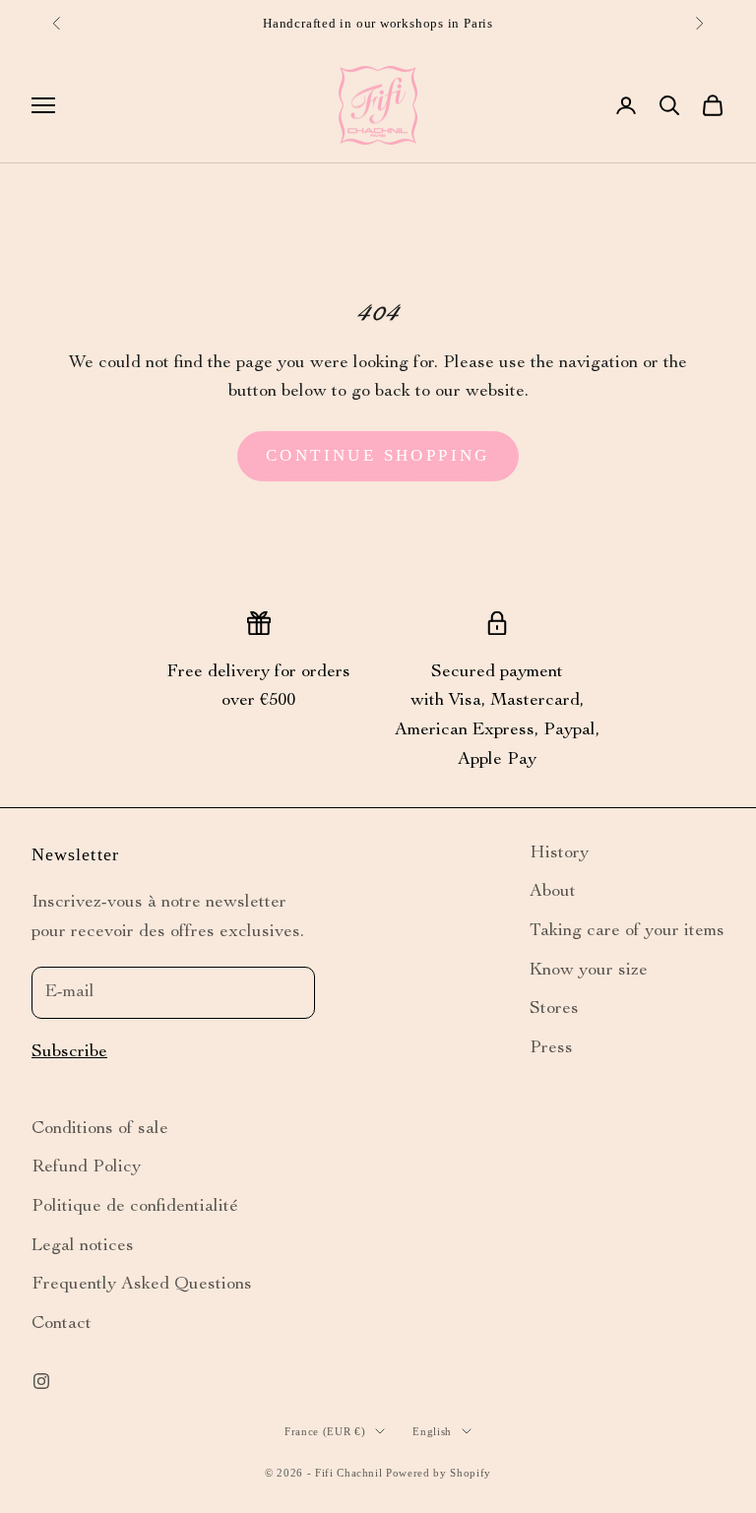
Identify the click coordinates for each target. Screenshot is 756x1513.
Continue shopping (378, 455)
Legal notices (83, 1246)
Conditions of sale (100, 1129)
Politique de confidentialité (135, 1207)
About (553, 892)
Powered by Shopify (438, 1473)
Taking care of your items (627, 931)
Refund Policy (86, 1167)
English (432, 1431)
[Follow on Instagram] (41, 1381)
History (559, 853)
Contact (62, 1324)
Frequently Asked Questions (142, 1284)
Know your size (589, 970)
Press (551, 1048)
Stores (554, 1009)
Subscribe (69, 1052)
